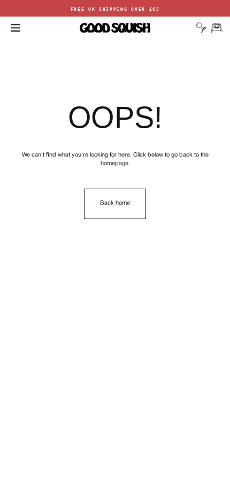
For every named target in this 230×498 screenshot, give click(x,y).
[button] (15, 27)
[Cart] (216, 28)
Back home (115, 203)
